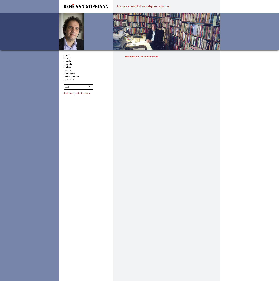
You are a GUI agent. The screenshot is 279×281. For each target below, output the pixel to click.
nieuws (67, 58)
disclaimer (68, 93)
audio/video (69, 73)
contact (78, 93)
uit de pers (69, 79)
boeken (67, 67)
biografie (68, 64)
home (66, 55)
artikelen (68, 70)
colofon (87, 93)
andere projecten (71, 76)
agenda (67, 61)
